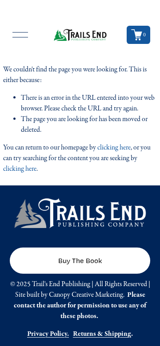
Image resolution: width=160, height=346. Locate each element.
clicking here (114, 147)
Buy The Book (80, 260)
